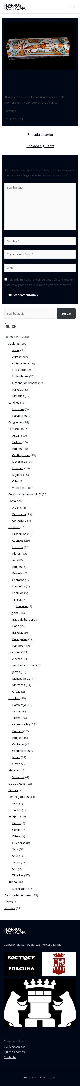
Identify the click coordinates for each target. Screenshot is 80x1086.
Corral (12, 501)
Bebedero (19, 514)
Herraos (17, 468)
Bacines (17, 731)
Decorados (19, 461)
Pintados (18, 396)
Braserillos (19, 534)
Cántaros (14, 429)
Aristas (17, 357)
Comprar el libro (14, 1041)
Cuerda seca (20, 363)
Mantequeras (21, 678)
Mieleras (22, 606)
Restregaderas (18, 797)
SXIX (15, 849)
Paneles (17, 389)
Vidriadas (18, 777)
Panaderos (19, 416)
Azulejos (47, 85)
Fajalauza (18, 711)
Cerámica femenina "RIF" (24, 494)
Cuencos (14, 527)
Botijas (17, 442)
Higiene (13, 613)
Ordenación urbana (24, 383)
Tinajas (17, 599)
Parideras (18, 646)
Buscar (66, 313)
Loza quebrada (18, 724)
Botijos (17, 448)
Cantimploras (21, 455)
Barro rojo (19, 705)
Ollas (15, 481)
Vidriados (18, 488)
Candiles (13, 402)
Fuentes (17, 547)
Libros (8, 902)
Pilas (15, 803)
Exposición (62, 85)
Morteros (18, 685)
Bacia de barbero (23, 619)
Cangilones (15, 422)
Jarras (16, 672)
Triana (16, 718)
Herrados (18, 586)
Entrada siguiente (40, 146)
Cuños (12, 560)
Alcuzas (17, 659)
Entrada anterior (40, 134)
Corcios (17, 830)
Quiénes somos (14, 1052)
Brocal (16, 823)
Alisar (36, 85)
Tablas (16, 810)
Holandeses (20, 376)
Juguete (17, 475)
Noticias (9, 908)
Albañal (17, 507)
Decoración (19, 889)
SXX (14, 869)
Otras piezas (17, 783)
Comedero (19, 520)
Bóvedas (18, 573)
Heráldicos (19, 370)
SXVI (15, 856)
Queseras (18, 843)
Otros (16, 764)
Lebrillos (17, 593)
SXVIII (16, 862)
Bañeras (17, 632)
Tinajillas (17, 875)
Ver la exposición (15, 1046)
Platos (16, 553)
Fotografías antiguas (18, 895)
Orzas (16, 691)
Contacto (10, 1057)
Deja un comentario (17, 85)
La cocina (14, 652)
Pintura (13, 790)
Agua (15, 435)
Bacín (15, 626)
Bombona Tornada (24, 665)
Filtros (16, 836)
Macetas (14, 770)
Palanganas (19, 639)
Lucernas (18, 409)
